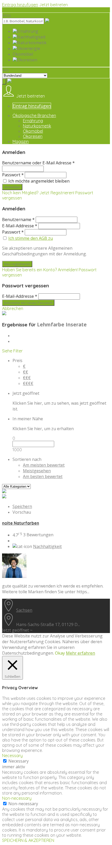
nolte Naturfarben (20, 523)
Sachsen (24, 610)
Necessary (18, 761)
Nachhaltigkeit (47, 546)
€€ (25, 372)
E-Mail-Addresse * (19, 226)
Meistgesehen (37, 471)
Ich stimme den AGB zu (30, 238)
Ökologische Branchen (34, 115)
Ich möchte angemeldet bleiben (39, 181)
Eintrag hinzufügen (20, 4)
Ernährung (33, 120)
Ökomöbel (33, 131)
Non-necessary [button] (17, 798)
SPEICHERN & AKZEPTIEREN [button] (28, 840)
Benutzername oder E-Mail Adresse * (38, 163)
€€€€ (28, 383)
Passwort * (13, 175)
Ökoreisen (32, 136)
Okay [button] (60, 653)
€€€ (27, 377)
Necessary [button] (12, 755)
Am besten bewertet (43, 476)
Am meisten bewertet (44, 465)
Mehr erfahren (80, 653)
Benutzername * (18, 219)
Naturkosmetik (37, 125)
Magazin (21, 141)
